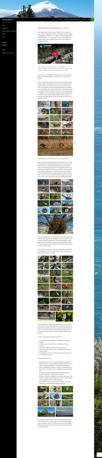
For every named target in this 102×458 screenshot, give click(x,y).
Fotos (88, 19)
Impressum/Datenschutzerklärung (71, 19)
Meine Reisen (59, 19)
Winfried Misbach (7, 19)
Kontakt (83, 19)
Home (53, 19)
